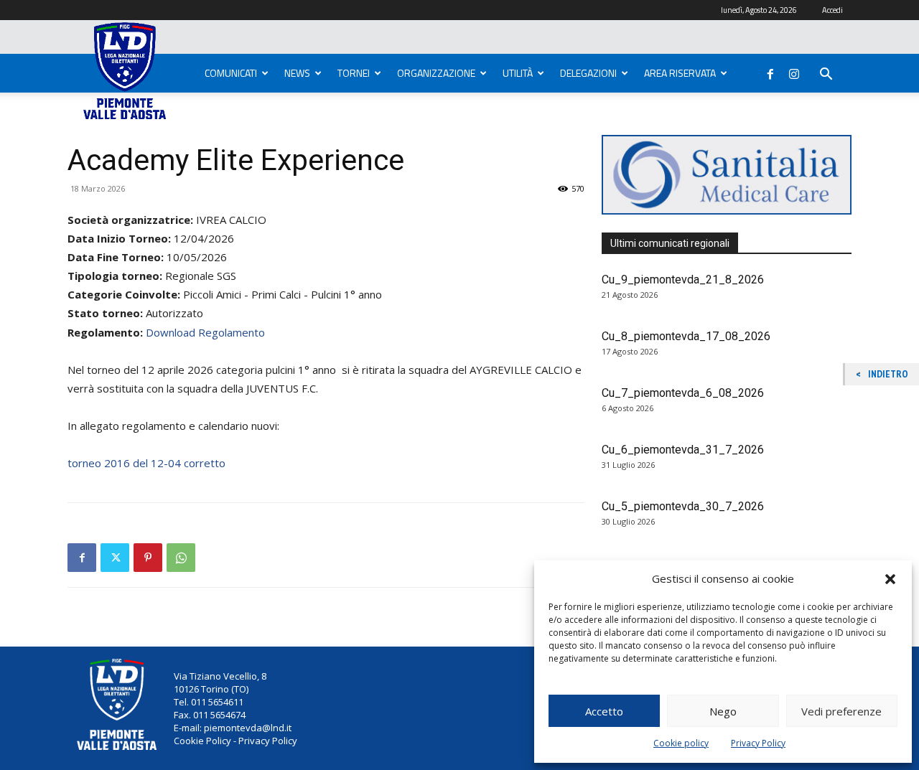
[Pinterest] (148, 557)
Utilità (518, 72)
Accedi (832, 10)
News (297, 72)
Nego (723, 711)
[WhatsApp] (181, 557)
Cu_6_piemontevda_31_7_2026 (683, 449)
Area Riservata (680, 72)
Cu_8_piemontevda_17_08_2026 (686, 336)
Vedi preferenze (841, 711)
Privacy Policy (758, 743)
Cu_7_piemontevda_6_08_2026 (683, 393)
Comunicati (231, 72)
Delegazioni (588, 72)
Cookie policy (681, 743)
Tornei (353, 72)
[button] (890, 579)
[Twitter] (115, 557)
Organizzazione (436, 72)
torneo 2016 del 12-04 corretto (146, 463)
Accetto (604, 711)
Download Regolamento (205, 332)
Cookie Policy (202, 740)
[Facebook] (770, 71)
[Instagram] (794, 71)
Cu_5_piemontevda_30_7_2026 (683, 506)
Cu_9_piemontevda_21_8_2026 (683, 279)
